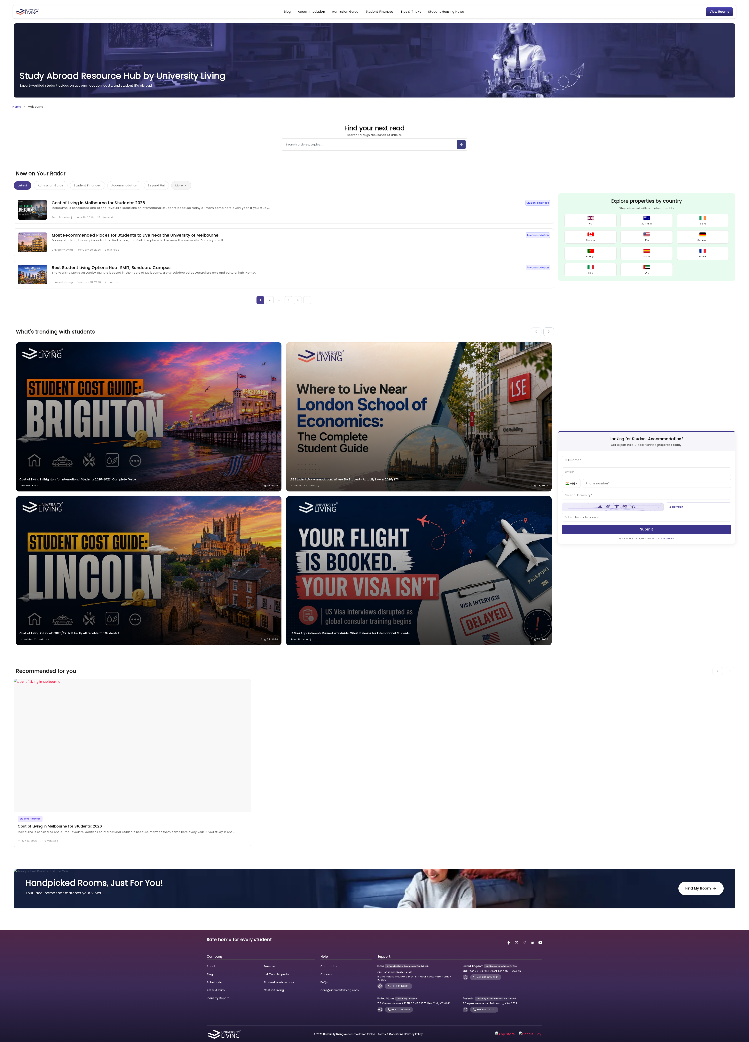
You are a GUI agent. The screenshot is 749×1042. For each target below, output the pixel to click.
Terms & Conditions (390, 1034)
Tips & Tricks (411, 11)
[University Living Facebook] (509, 942)
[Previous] (536, 331)
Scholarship (215, 982)
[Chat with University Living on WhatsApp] (380, 986)
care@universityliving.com (339, 990)
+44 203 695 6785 (487, 977)
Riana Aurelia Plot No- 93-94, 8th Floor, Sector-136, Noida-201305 (414, 978)
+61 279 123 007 (485, 1009)
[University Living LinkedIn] (533, 942)
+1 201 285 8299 (400, 1009)
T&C (653, 538)
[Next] (548, 331)
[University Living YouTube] (540, 942)
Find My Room (698, 888)
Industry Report (218, 998)
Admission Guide (345, 11)
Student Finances (380, 11)
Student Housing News (446, 11)
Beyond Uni (156, 185)
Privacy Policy (667, 538)
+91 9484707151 (400, 986)
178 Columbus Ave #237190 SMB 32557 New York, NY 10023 (414, 1003)
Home (16, 107)
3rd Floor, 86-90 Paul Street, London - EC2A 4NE (492, 971)
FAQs (324, 982)
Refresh (677, 507)
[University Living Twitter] (517, 942)
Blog (287, 11)
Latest (22, 185)
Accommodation (311, 11)
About (211, 966)
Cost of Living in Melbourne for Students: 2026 (98, 203)
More (179, 185)
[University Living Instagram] (525, 942)
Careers (326, 974)
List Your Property (276, 974)
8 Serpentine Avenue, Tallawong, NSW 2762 (490, 1003)
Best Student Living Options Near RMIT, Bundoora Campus (111, 267)
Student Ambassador (279, 982)
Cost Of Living (274, 990)
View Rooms (719, 11)
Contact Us (328, 966)
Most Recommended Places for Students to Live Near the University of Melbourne (135, 235)
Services (270, 966)
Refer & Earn (216, 990)
